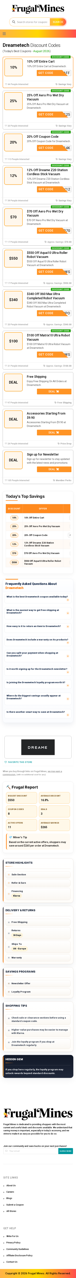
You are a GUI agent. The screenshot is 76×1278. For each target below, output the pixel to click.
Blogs (9, 1198)
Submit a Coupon (15, 1204)
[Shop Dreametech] (38, 747)
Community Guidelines (17, 1249)
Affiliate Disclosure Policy (19, 1255)
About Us (11, 1185)
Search (58, 22)
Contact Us (11, 1262)
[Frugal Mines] (38, 9)
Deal (52, 391)
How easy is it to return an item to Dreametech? (34, 626)
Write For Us (12, 1236)
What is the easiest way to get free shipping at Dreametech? (33, 611)
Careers (10, 1192)
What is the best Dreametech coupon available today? (37, 596)
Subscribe (66, 1151)
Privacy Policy (13, 1242)
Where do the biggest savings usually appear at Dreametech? (34, 697)
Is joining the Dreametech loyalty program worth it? (36, 682)
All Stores (11, 1211)
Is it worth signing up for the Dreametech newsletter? (37, 669)
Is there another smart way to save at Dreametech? (36, 712)
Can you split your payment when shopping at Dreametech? (32, 654)
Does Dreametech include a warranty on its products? (37, 639)
